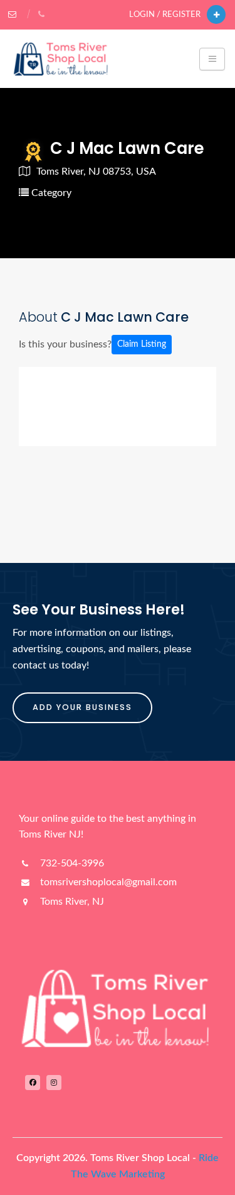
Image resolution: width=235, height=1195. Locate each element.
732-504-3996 (71, 863)
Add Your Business (82, 707)
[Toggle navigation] (212, 59)
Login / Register (165, 14)
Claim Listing (141, 344)
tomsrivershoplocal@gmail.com (107, 882)
